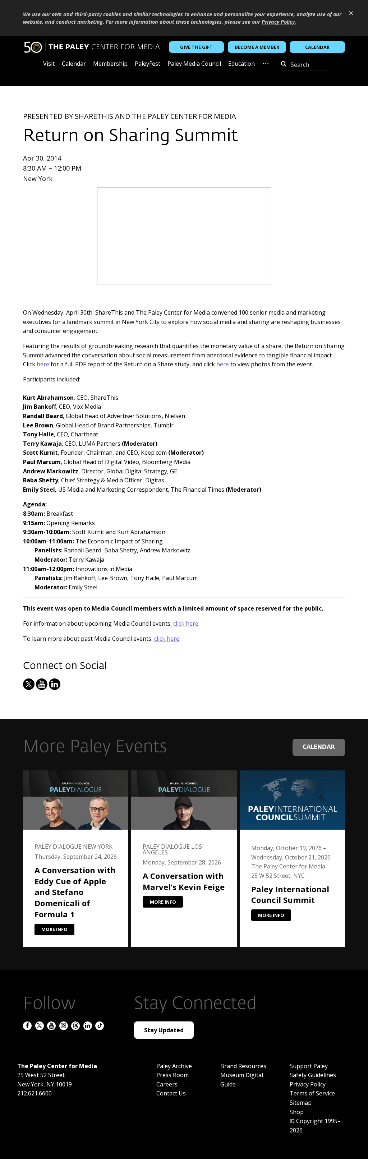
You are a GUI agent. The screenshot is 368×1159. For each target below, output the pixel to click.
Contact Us (171, 1093)
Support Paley (309, 1066)
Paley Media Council (194, 64)
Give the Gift (196, 47)
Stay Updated (164, 1030)
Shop (297, 1112)
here (43, 364)
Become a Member (257, 47)
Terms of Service (312, 1093)
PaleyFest (147, 64)
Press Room (172, 1075)
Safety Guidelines (313, 1075)
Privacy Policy (308, 1084)
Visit (49, 64)
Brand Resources (243, 1066)
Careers (167, 1084)
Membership (110, 64)
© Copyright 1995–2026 (315, 1125)
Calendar (317, 47)
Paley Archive (174, 1066)
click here (185, 623)
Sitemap (301, 1103)
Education (241, 64)
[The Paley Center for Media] (92, 47)
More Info (54, 929)
